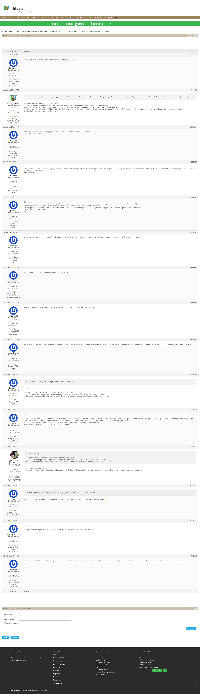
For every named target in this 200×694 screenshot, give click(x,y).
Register (15, 637)
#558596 (193, 447)
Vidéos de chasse (102, 670)
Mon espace (108, 17)
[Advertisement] (100, 44)
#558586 (193, 375)
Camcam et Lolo (102, 665)
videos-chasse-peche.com (105, 672)
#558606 (193, 521)
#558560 (193, 340)
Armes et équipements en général (45, 31)
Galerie (69, 17)
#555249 (193, 197)
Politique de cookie (60, 664)
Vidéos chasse (101, 658)
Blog (63, 17)
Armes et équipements (24, 31)
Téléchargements (80, 17)
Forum (18, 17)
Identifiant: (8, 615)
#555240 (193, 162)
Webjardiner (100, 660)
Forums (11, 31)
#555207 (193, 127)
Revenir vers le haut (196, 683)
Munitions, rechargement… (68, 31)
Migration (11, 17)
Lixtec (46, 690)
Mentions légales (15, 690)
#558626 (193, 556)
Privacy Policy (58, 667)
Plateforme (100, 667)
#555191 (194, 90)
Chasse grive (44, 17)
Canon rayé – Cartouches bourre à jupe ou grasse (100, 107)
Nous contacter (58, 658)
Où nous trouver (59, 661)
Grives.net (18, 8)
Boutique (25, 17)
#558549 (193, 267)
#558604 (193, 486)
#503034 (193, 55)
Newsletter (57, 670)
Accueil (3, 17)
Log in (5, 637)
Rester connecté (12, 623)
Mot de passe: (9, 619)
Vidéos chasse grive (103, 663)
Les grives (33, 17)
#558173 (193, 232)
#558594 (193, 410)
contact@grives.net (145, 663)
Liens (89, 17)
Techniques (54, 17)
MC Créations (101, 674)
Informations (97, 17)
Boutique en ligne (59, 677)
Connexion (191, 629)
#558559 (193, 303)
